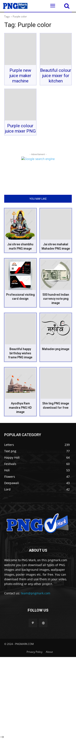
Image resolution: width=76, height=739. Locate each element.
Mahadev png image (55, 349)
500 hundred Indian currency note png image (55, 299)
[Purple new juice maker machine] (20, 49)
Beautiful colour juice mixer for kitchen (55, 75)
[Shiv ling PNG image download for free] (56, 383)
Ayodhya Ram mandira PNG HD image (20, 407)
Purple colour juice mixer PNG (20, 128)
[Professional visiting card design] (20, 274)
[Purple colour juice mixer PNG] (20, 105)
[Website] (43, 623)
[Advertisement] (38, 695)
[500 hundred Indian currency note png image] (56, 274)
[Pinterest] (33, 623)
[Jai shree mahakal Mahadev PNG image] (56, 224)
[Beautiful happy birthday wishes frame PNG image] (20, 329)
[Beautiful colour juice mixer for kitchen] (56, 49)
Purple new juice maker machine (20, 75)
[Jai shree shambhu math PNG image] (20, 224)
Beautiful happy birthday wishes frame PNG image (20, 353)
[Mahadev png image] (56, 329)
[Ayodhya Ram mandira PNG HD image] (20, 383)
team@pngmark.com (35, 593)
